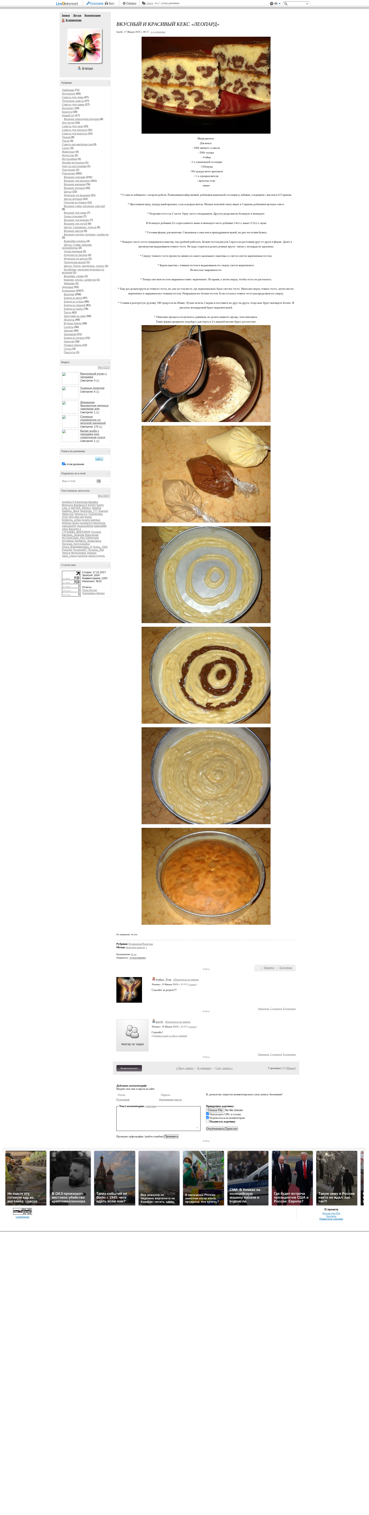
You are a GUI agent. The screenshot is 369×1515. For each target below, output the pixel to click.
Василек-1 (75, 528)
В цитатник (289, 1008)
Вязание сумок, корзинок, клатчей (84, 206)
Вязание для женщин (77, 180)
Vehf (71, 517)
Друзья (77, 15)
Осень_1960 (100, 546)
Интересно (68, 93)
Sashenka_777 (89, 511)
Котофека (68, 540)
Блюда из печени (74, 337)
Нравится (269, 967)
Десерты (69, 319)
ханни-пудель (96, 555)
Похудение (68, 169)
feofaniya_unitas (71, 520)
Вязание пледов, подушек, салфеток (86, 234)
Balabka (93, 502)
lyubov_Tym (163, 979)
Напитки (69, 341)
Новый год (68, 115)
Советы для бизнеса (74, 130)
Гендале (96, 531)
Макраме (69, 283)
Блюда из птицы (74, 301)
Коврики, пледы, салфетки (80, 279)
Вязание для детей (75, 223)
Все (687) (104, 495)
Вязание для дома (75, 212)
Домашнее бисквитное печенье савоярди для (94, 405)
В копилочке (63, 20)
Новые (291, 1068)
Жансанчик (91, 534)
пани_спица (69, 555)
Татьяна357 (80, 549)
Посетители (89, 590)
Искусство (68, 155)
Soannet (103, 511)
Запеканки (70, 334)
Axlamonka (81, 502)
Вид (277, 4)
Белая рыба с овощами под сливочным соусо (92, 434)
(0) (97, 380)
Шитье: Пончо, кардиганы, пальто (84, 265)
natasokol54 (69, 525)
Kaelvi (100, 505)
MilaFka (96, 508)
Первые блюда (73, 345)
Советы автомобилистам (77, 144)
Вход (111, 3)
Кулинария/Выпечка (141, 943)
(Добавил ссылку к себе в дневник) (169, 1035)
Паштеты (69, 352)
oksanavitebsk (85, 525)
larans (75, 523)
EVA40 (92, 505)
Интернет (68, 108)
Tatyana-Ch (81, 514)
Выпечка (69, 294)
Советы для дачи (72, 126)
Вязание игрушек (74, 188)
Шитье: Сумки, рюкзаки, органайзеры (77, 246)
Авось (149, 3)
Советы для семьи (73, 104)
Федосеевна (78, 552)
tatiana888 (100, 525)
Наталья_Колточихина (76, 543)
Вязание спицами (74, 177)
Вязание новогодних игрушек (81, 119)
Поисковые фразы (93, 593)
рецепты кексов (135, 947)
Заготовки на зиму (75, 316)
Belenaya (67, 505)
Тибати (66, 552)
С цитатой (276, 1008)
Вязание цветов (73, 230)
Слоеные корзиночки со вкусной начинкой (93, 420)
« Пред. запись (184, 1068)
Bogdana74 (80, 505)
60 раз (133, 954)
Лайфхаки (68, 90)
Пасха (65, 140)
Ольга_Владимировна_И (77, 546)
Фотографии (69, 159)
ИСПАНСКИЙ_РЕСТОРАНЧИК (80, 537)
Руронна (67, 549)
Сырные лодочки (92, 388)
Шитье (68, 191)
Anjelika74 (68, 502)
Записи (66, 15)
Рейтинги (131, 3)
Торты (67, 312)
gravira (86, 520)
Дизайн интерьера (73, 162)
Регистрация (96, 3)
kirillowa (67, 523)
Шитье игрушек (73, 198)
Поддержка (271, 4)
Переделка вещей (75, 262)
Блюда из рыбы (73, 308)
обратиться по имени (186, 979)
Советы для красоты (74, 133)
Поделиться (286, 967)
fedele (88, 517)
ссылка (192, 984)
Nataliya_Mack (70, 511)
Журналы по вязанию (77, 195)
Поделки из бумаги (75, 202)
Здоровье (67, 287)
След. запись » (224, 1068)
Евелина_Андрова (73, 534)
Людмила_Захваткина (88, 540)
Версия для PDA (331, 1213)
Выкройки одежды (75, 241)
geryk (159, 1021)
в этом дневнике (74, 464)
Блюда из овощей (74, 305)
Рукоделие (68, 173)
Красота (67, 111)
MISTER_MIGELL (81, 508)
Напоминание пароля (170, 1099)
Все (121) (104, 367)
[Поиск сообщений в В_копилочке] (99, 459)
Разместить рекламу (331, 1219)
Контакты (331, 1216)
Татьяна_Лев (96, 549)
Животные (68, 151)
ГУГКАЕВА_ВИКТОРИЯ (76, 531)
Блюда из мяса (73, 298)
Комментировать (129, 1068)
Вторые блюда (73, 323)
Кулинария (68, 290)
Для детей (68, 122)
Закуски (68, 330)
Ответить (263, 1008)
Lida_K (66, 508)
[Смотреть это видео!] (71, 378)
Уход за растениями (74, 166)
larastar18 (86, 523)
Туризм (66, 137)
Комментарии (93, 15)
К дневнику (204, 1068)
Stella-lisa (67, 514)
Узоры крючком (73, 251)
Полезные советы (73, 100)
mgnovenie (98, 523)
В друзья (87, 68)
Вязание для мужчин (76, 220)
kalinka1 (95, 520)
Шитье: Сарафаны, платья (80, 227)
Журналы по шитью (76, 258)
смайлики (151, 1106)
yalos (65, 528)
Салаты (68, 327)
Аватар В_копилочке (84, 46)
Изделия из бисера (75, 255)
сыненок (82, 555)
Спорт (66, 148)
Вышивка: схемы (74, 276)
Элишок (91, 552)
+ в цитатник (158, 31)
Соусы (68, 348)
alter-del (79, 517)
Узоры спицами (73, 216)
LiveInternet (67, 4)
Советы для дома (72, 97)
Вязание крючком (74, 184)
